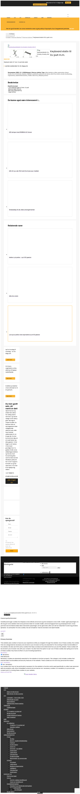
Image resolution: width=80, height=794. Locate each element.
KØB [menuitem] (5, 719)
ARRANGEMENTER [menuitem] (9, 735)
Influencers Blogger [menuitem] (16, 790)
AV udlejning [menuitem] (10, 723)
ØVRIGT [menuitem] (6, 709)
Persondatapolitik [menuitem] (15, 788)
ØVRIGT (36, 17)
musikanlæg (68, 74)
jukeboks (36, 74)
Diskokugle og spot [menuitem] (12, 700)
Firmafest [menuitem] (13, 762)
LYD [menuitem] (5, 690)
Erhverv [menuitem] (9, 760)
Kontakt (68, 2)
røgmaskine (11, 75)
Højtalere (30, 74)
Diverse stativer (27, 37)
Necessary (5, 655)
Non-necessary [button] (5, 662)
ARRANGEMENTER (11, 22)
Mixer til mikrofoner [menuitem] (13, 692)
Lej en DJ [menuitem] (12, 747)
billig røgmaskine (59, 72)
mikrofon (53, 74)
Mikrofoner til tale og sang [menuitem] (15, 694)
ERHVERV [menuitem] (6, 721)
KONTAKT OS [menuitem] (8, 774)
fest (13, 74)
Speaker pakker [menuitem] (15, 727)
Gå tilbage (11, 33)
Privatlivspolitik (51, 580)
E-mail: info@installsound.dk (30, 570)
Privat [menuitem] (8, 737)
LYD (15, 17)
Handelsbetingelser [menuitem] (13, 784)
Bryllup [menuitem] (12, 739)
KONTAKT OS (22, 22)
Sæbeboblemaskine (21, 75)
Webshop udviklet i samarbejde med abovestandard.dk (52, 581)
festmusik (18, 74)
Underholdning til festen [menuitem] (14, 715)
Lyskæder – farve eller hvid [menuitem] (15, 698)
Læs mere (9, 359)
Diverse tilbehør (16, 37)
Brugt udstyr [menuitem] (10, 792)
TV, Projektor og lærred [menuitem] (14, 711)
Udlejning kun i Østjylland (40, 4)
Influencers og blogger (28, 582)
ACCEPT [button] (3, 631)
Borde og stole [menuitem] (11, 713)
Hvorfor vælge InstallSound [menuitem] (18, 780)
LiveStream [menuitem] (13, 751)
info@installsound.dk (11, 476)
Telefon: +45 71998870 (28, 569)
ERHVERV (49, 17)
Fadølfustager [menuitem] (11, 707)
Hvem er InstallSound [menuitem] (16, 782)
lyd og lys (47, 74)
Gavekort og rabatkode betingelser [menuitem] (21, 786)
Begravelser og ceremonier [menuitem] (18, 758)
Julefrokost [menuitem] (13, 752)
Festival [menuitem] (12, 743)
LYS (20, 17)
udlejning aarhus (43, 75)
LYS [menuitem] (5, 696)
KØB (42, 17)
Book (38, 792)
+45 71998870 (9, 473)
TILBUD (8, 17)
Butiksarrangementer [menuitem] (16, 766)
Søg (43, 565)
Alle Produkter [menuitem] (11, 717)
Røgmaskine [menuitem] (10, 731)
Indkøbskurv (46, 572)
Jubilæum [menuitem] (13, 768)
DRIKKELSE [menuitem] (7, 705)
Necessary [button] (4, 653)
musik (62, 74)
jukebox (41, 74)
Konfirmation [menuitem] (14, 745)
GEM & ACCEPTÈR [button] (6, 672)
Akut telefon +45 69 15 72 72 (11, 586)
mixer (58, 74)
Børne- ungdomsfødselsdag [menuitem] (18, 741)
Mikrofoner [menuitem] (10, 729)
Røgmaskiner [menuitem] (11, 702)
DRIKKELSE (27, 17)
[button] (8, 45)
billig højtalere (49, 72)
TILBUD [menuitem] (6, 688)
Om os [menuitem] (9, 778)
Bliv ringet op (12, 481)
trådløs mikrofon (33, 75)
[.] (23, 574)
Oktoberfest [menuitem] (14, 754)
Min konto (45, 563)
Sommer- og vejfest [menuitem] (16, 749)
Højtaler (24, 74)
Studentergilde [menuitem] (14, 756)
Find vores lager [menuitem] (12, 776)
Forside (8, 37)
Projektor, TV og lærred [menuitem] (17, 725)
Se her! (72, 29)
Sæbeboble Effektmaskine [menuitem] (15, 704)
